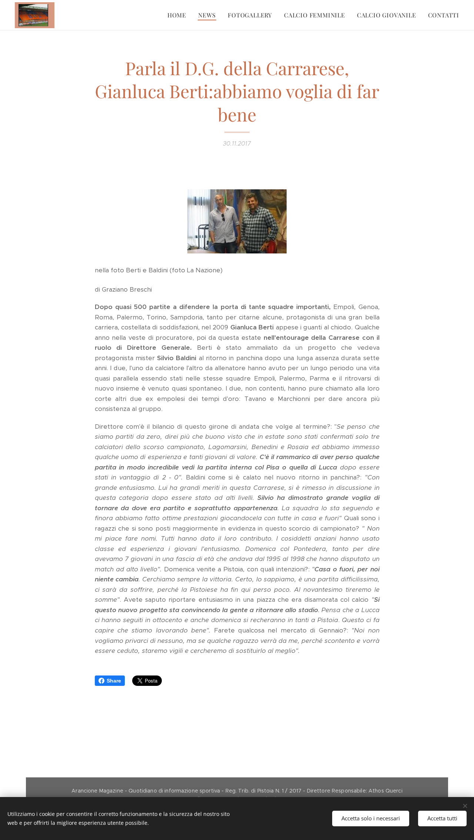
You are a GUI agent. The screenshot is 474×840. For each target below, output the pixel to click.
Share (114, 681)
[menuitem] (179, 15)
